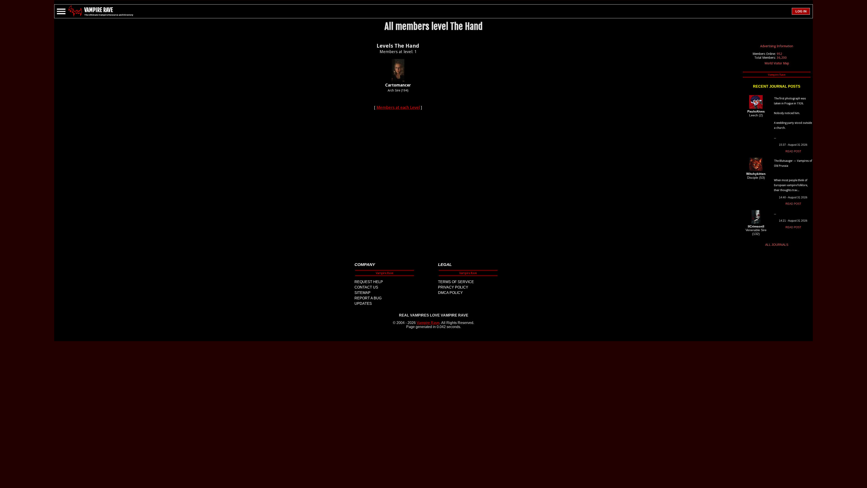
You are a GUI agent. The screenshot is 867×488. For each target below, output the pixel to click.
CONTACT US (366, 287)
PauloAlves (756, 111)
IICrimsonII (756, 226)
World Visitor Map (776, 63)
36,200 (782, 57)
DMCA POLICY (450, 293)
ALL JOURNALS (776, 244)
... (775, 213)
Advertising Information (776, 46)
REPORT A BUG (368, 298)
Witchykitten (756, 174)
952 (779, 54)
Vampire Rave (428, 323)
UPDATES (363, 303)
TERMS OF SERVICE (456, 282)
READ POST (793, 151)
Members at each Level (398, 107)
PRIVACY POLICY (453, 287)
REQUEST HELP (368, 282)
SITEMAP (362, 293)
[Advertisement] (398, 182)
